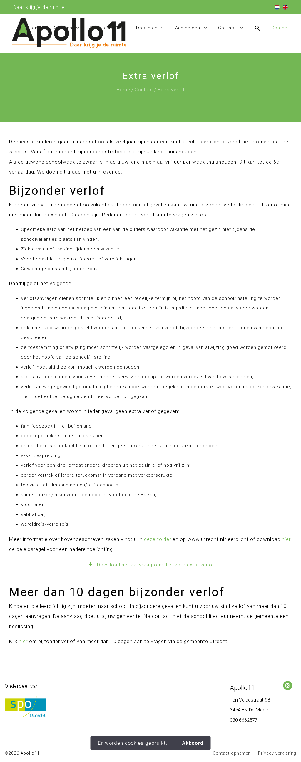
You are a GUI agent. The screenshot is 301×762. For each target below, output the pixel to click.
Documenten (150, 28)
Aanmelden (187, 28)
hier (286, 539)
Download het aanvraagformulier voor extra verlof (150, 564)
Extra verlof (171, 89)
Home (123, 89)
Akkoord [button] (192, 743)
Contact (227, 28)
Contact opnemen (232, 753)
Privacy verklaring (277, 753)
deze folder (157, 539)
